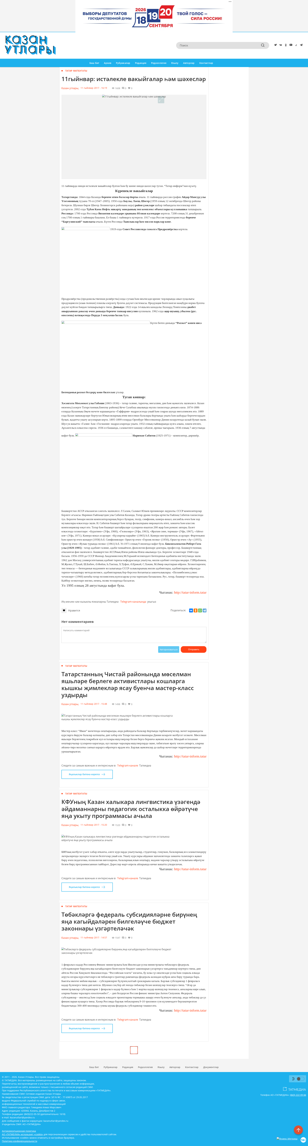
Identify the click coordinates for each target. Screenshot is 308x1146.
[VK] (280, 45)
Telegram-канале (127, 765)
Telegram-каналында (133, 601)
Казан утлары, (70, 88)
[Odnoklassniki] (285, 45)
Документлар (211, 1067)
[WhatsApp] (200, 610)
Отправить (193, 649)
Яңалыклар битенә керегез (84, 774)
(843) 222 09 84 (298, 1094)
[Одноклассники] (195, 610)
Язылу (174, 62)
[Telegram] (300, 45)
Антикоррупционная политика (19, 1130)
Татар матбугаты (76, 70)
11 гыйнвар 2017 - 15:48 (94, 703)
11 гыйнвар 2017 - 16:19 (94, 87)
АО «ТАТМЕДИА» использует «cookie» (22, 1134)
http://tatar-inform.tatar (189, 592)
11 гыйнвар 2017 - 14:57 (94, 937)
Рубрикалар (123, 62)
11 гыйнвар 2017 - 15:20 (94, 824)
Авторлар (188, 62)
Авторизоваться (169, 649)
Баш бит (94, 62)
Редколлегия (158, 62)
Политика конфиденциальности (19, 1141)
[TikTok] (295, 45)
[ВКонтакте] (191, 610)
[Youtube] (290, 45)
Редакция (140, 62)
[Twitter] (275, 45)
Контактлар (206, 62)
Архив (107, 62)
